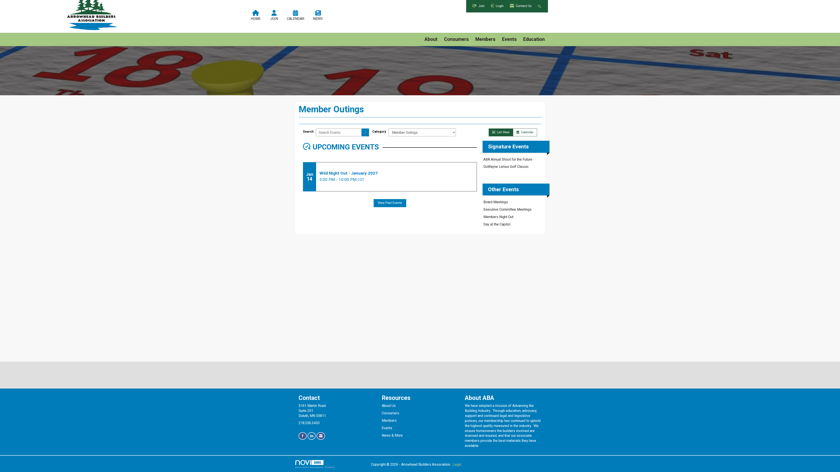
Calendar (526, 132)
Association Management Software (315, 467)
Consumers (456, 39)
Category (379, 132)
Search (308, 132)
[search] (365, 132)
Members (485, 39)
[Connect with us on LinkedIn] (312, 436)
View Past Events (390, 203)
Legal (457, 464)
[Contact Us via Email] (321, 436)
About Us (389, 406)
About (431, 39)
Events (509, 39)
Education (534, 39)
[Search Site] (540, 6)
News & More (392, 435)
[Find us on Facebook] (303, 436)
